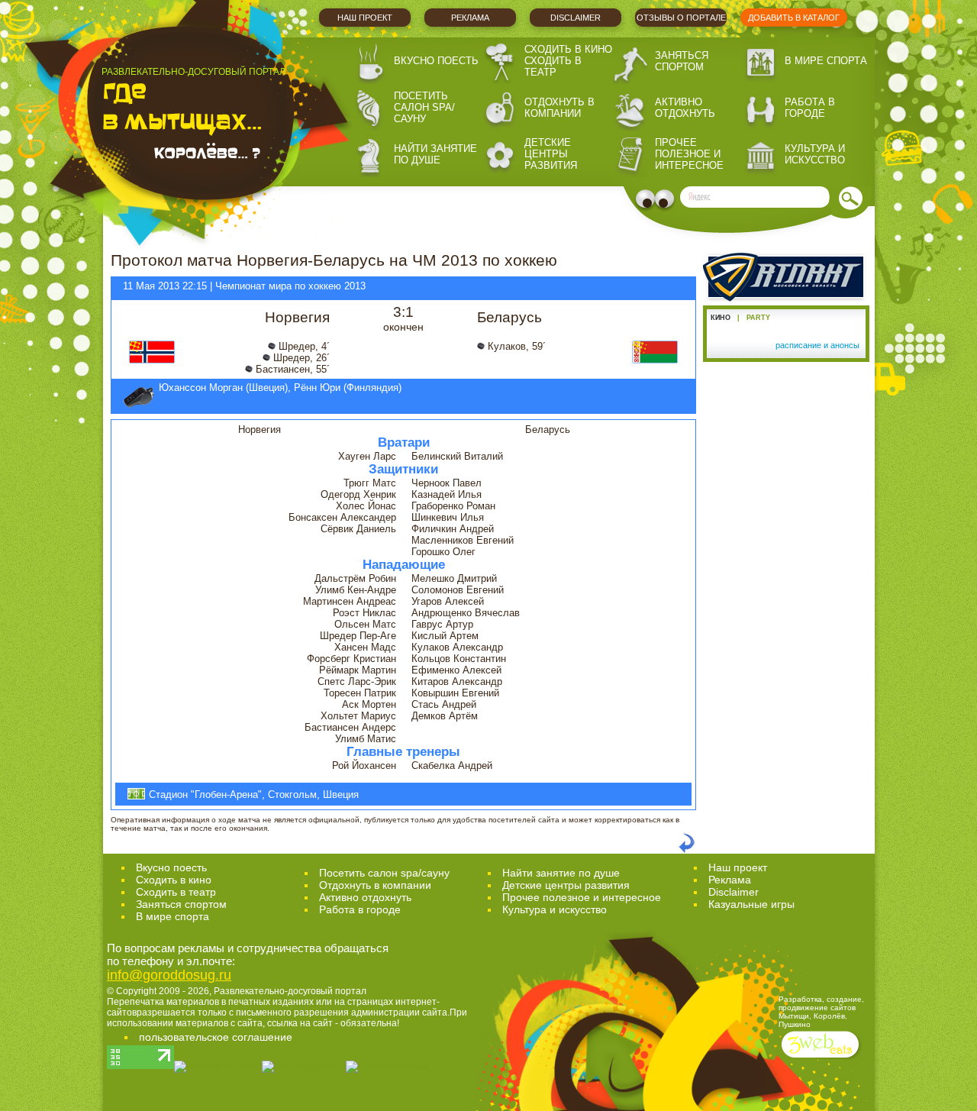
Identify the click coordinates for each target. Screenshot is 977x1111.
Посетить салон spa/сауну (424, 107)
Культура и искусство (815, 154)
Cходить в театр (176, 892)
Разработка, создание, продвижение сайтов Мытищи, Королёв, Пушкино (821, 1012)
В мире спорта (826, 60)
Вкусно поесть (436, 60)
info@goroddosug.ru (169, 975)
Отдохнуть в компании (559, 107)
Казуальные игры (751, 904)
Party (758, 317)
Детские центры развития (550, 154)
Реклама (470, 17)
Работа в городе (810, 107)
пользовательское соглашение (215, 1037)
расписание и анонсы (817, 345)
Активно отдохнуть (685, 107)
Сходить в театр (553, 66)
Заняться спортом (681, 61)
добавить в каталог (794, 17)
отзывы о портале (681, 17)
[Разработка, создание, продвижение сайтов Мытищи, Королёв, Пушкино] (822, 1059)
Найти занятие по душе (435, 154)
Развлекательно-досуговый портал (290, 991)
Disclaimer (575, 17)
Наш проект (364, 17)
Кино (720, 317)
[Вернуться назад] (686, 850)
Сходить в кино (568, 49)
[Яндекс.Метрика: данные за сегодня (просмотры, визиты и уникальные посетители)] (387, 1067)
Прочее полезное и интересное (689, 154)
